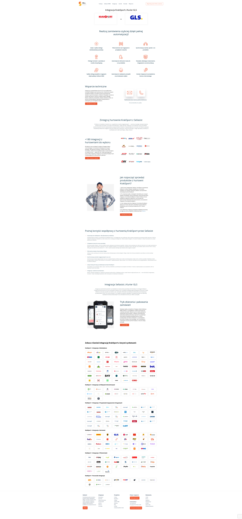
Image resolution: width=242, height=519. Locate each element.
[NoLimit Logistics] (134, 439)
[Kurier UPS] (107, 435)
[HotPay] (89, 462)
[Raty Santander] (134, 457)
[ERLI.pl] (134, 352)
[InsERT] (125, 426)
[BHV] (107, 376)
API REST (147, 503)
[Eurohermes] (125, 444)
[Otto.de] (107, 357)
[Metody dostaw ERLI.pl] (107, 449)
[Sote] (143, 394)
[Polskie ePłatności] (107, 467)
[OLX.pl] (116, 352)
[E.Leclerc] (134, 371)
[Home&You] (143, 357)
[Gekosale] (143, 389)
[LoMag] (134, 412)
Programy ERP (101, 501)
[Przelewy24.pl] (125, 457)
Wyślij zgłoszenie (134, 498)
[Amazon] (152, 352)
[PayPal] (116, 457)
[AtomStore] (134, 394)
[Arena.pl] (107, 352)
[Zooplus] (89, 376)
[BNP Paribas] (107, 462)
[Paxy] (116, 449)
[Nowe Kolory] (89, 449)
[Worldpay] (152, 457)
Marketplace (100, 497)
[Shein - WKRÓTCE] (152, 376)
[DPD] (125, 435)
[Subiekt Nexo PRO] (116, 407)
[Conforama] (98, 371)
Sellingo (115, 500)
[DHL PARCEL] (98, 435)
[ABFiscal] (98, 485)
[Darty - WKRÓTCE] (98, 380)
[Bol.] (152, 366)
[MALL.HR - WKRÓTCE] (134, 380)
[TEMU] (89, 366)
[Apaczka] (152, 435)
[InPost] (98, 449)
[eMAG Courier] (143, 449)
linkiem (143, 211)
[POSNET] (125, 480)
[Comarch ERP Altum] (107, 412)
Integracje (114, 3)
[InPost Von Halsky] (134, 376)
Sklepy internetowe (102, 500)
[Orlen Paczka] (107, 439)
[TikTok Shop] (143, 376)
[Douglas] (134, 362)
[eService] (134, 462)
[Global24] (143, 444)
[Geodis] (134, 444)
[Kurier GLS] (116, 435)
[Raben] (98, 444)
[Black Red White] (107, 362)
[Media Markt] (107, 366)
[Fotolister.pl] (107, 480)
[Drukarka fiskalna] (134, 480)
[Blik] (98, 462)
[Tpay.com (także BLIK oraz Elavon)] (89, 457)
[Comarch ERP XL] (152, 407)
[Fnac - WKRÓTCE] (89, 380)
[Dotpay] (98, 457)
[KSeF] (134, 421)
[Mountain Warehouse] (125, 376)
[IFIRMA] (107, 421)
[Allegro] (89, 352)
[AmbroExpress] (125, 439)
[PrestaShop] (107, 389)
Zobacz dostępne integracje (92, 158)
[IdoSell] (125, 389)
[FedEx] (89, 439)
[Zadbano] (89, 444)
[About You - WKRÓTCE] (116, 380)
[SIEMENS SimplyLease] (143, 457)
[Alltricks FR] (116, 376)
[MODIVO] (125, 357)
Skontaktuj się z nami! (91, 103)
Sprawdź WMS (125, 325)
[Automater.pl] (143, 480)
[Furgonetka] (98, 439)
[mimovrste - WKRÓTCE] (125, 380)
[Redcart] (116, 394)
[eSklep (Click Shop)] (134, 389)
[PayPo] (125, 467)
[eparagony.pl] (98, 421)
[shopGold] (98, 394)
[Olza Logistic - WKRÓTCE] (116, 444)
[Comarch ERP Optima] (143, 407)
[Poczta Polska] (134, 435)
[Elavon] (107, 471)
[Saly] (152, 389)
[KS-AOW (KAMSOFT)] (125, 412)
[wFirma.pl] (107, 407)
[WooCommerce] (116, 389)
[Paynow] (98, 467)
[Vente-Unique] (116, 371)
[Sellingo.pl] (89, 389)
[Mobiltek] (89, 467)
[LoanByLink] (89, 471)
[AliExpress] (116, 362)
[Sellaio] (98, 398)
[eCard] (125, 462)
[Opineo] (98, 480)
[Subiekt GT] (125, 407)
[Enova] (116, 412)
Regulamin (147, 500)
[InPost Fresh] (98, 357)
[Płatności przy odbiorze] (116, 467)
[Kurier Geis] (143, 435)
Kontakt (125, 3)
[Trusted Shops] (89, 485)
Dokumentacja (148, 501)
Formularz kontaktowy (136, 508)
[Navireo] (125, 421)
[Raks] (152, 412)
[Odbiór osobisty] (116, 439)
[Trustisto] (152, 480)
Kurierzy (100, 503)
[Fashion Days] (89, 371)
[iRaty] (143, 467)
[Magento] (98, 389)
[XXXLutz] (143, 371)
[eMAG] (89, 357)
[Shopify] (107, 394)
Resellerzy (116, 498)
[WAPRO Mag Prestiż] (98, 412)
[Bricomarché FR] (98, 376)
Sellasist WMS (107, 3)
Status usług (148, 504)
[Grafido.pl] (116, 480)
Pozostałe (100, 506)
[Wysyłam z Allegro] (152, 439)
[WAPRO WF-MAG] (89, 407)
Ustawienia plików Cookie (119, 507)
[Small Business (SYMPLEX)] (89, 416)
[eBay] (98, 352)
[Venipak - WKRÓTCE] (152, 444)
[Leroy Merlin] (98, 366)
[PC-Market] (143, 412)
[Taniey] (125, 366)
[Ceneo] (89, 480)
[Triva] (134, 416)
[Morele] (89, 362)
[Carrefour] (107, 371)
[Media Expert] (143, 366)
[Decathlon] (134, 357)
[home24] (116, 366)
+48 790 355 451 (133, 503)
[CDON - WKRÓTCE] (107, 380)
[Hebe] (125, 362)
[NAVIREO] (98, 407)
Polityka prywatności (149, 506)
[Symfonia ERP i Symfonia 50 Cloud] (134, 407)
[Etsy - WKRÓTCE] (143, 362)
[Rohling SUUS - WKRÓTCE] (107, 444)
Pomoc (147, 498)
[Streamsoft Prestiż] (98, 416)
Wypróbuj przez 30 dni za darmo (154, 3)
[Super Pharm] (125, 371)
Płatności (100, 504)
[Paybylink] (152, 467)
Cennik (120, 3)
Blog (115, 504)
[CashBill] (116, 462)
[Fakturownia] (143, 416)
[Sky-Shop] (125, 394)
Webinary (116, 503)
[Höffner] (152, 371)
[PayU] (107, 457)
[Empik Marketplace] (125, 352)
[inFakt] (152, 416)
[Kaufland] (116, 357)
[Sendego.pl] (89, 435)
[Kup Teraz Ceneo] (143, 352)
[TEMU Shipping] (134, 449)
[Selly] (152, 394)
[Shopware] (89, 394)
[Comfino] (98, 471)
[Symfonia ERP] (125, 416)
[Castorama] (98, 362)
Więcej (85, 508)
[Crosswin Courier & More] (125, 449)
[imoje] (152, 462)
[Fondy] (143, 462)
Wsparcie (131, 3)
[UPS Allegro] (143, 439)
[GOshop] (89, 398)
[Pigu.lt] (152, 357)
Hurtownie (100, 498)
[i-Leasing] (134, 467)
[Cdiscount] (152, 362)
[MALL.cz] (134, 366)
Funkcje (100, 3)
